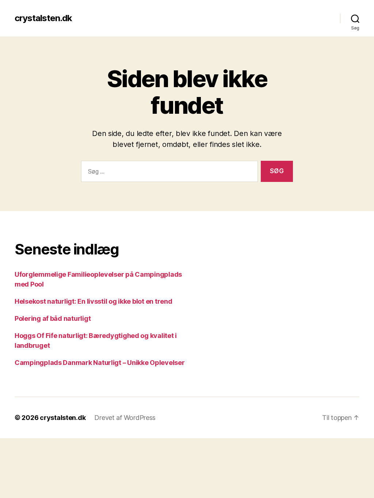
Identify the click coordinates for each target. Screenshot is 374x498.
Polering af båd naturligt (53, 318)
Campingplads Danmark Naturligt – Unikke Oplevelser (100, 362)
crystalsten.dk (43, 18)
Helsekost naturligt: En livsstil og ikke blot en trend (93, 301)
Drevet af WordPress (125, 417)
